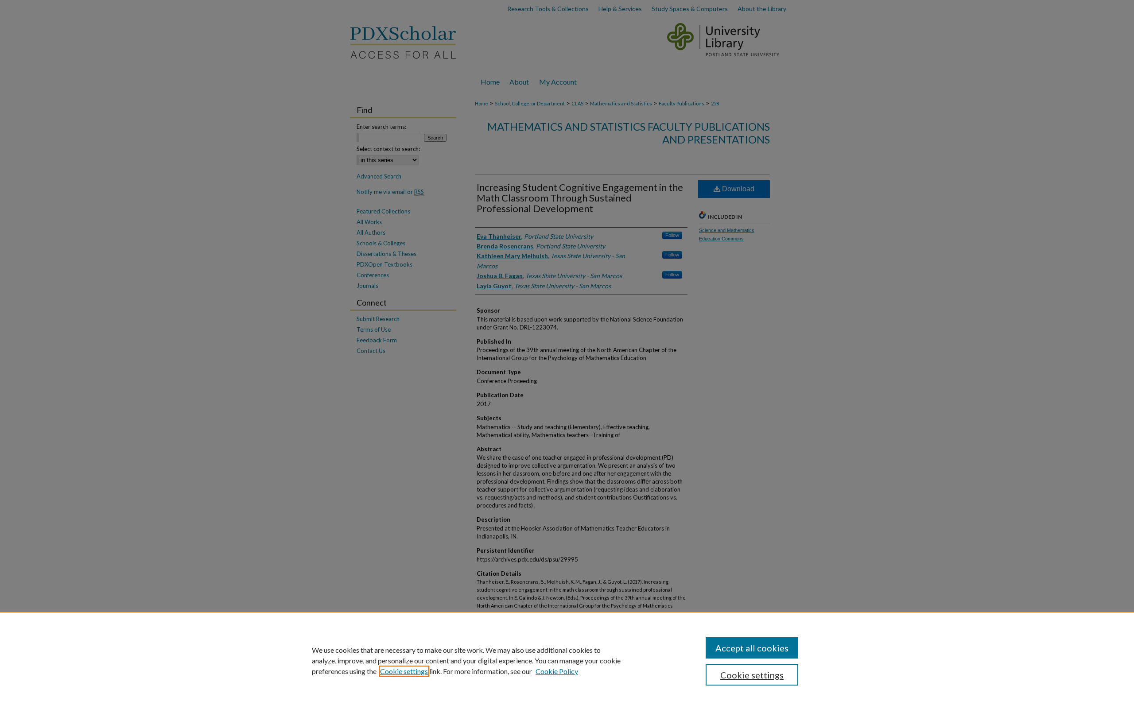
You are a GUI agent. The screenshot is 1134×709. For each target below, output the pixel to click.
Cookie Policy (557, 671)
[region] (567, 660)
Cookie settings (404, 671)
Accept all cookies (751, 648)
